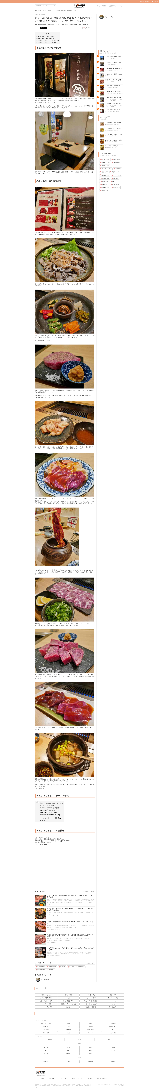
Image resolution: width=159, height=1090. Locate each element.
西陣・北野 (46, 1033)
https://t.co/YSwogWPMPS (49, 810)
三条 (68, 1023)
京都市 (79, 1043)
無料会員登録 (113, 6)
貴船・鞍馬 (90, 1029)
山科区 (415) (105, 190)
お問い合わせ (52, 1078)
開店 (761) (114, 181)
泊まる (68, 1007)
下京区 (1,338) (105, 165)
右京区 (46, 1047)
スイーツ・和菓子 (90, 998)
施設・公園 (113, 995)
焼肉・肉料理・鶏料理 (90, 1001)
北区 (46, 1050)
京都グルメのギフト (102, 1078)
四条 (90, 1023)
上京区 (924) (105, 181)
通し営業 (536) (105, 175)
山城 (79, 1057)
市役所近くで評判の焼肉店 (45, 36)
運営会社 (41, 1078)
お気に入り (87, 28)
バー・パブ (113, 1001)
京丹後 (50, 1039)
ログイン (120, 6)
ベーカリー (68, 998)
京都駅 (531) (116, 187)
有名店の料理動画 (90, 1007)
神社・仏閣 (68, 995)
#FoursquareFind (45, 808)
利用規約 (90, 1078)
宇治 (68, 1033)
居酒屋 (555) (105, 184)
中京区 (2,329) (41, 966)
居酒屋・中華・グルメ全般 (68, 1004)
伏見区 (91, 1050)
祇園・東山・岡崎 (46, 1023)
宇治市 (113, 1061)
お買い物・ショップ (90, 1004)
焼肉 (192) (51, 970)
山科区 (113, 1047)
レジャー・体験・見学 (46, 1007)
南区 (68, 1050)
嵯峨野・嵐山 (113, 1026)
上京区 (91, 1053)
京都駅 (68, 1026)
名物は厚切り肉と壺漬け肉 (45, 38)
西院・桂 (113, 1033)
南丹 (109, 1039)
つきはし (107, 64)
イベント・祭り (90, 995)
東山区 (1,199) (115, 184)
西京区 (46, 1053)
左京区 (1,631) (115, 172)
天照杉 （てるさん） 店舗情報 (46, 42)
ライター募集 (63, 1078)
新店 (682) (118, 169)
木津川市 (46, 1061)
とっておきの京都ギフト (101, 6)
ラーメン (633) (117, 175)
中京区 (68, 1053)
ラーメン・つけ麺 (113, 998)
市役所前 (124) (41, 970)
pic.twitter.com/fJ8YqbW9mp (49, 815)
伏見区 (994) (116, 162)
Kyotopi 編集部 (50, 929)
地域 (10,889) (80, 966)
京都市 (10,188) (52, 966)
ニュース (113, 1004)
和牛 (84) (71, 966)
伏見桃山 (46, 1029)
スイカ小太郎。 (51, 916)
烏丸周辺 (113, 1023)
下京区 (113, 1050)
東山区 (68, 1047)
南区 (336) (115, 178)
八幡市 (68, 1061)
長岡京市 (90, 1061)
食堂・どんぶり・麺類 (46, 1001)
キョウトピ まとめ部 (110, 93)
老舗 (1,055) (105, 172)
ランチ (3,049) (105, 159)
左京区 (91, 1047)
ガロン (48, 904)
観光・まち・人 (46, 995)
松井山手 (68, 1029)
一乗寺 (91, 1026)
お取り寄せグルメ (113, 1007)
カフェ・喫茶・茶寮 (46, 998)
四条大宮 (90, 1033)
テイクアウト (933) (107, 169)
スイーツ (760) (105, 187)
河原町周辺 (46, 1026)
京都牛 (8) (62, 966)
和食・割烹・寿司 (68, 1001)
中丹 (79, 1039)
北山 (113, 1029)
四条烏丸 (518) (105, 178)
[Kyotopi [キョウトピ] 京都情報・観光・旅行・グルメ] (79, 6)
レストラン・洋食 (46, 1004)
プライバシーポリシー (77, 1078)
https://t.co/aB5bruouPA (48, 812)
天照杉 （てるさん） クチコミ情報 (48, 40)
